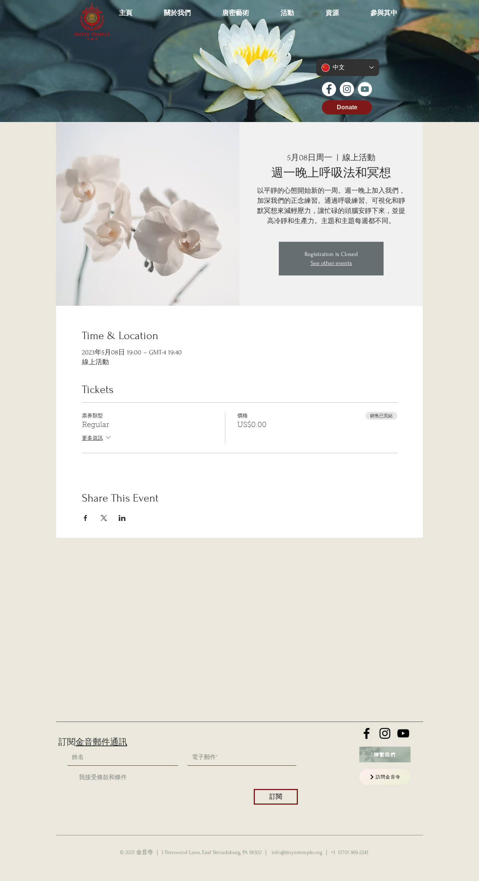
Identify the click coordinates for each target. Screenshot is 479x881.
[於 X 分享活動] (103, 518)
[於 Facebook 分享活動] (85, 518)
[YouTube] (365, 89)
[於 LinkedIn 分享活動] (122, 518)
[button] (177, 9)
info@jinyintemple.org (297, 852)
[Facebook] (329, 89)
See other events (331, 263)
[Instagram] (347, 89)
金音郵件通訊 (101, 742)
